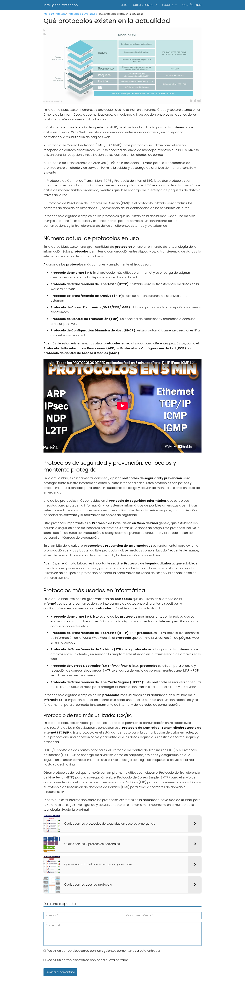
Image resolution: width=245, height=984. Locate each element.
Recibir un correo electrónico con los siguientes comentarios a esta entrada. (103, 951)
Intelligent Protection (61, 5)
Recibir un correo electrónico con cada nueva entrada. (87, 960)
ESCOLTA (167, 5)
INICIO (123, 5)
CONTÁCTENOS (192, 5)
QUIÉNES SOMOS (143, 5)
